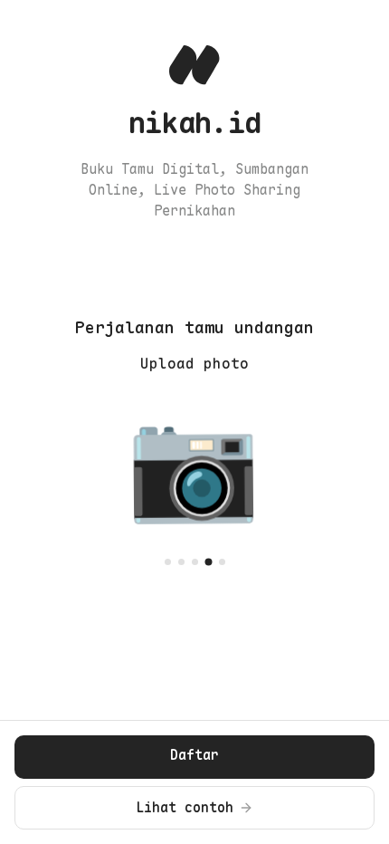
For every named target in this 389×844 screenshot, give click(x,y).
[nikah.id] (194, 65)
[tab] (168, 562)
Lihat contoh (184, 808)
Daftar (194, 755)
